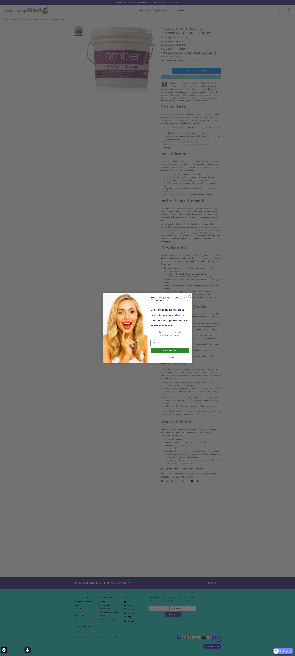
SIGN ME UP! (170, 350)
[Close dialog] (189, 296)
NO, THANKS (170, 357)
